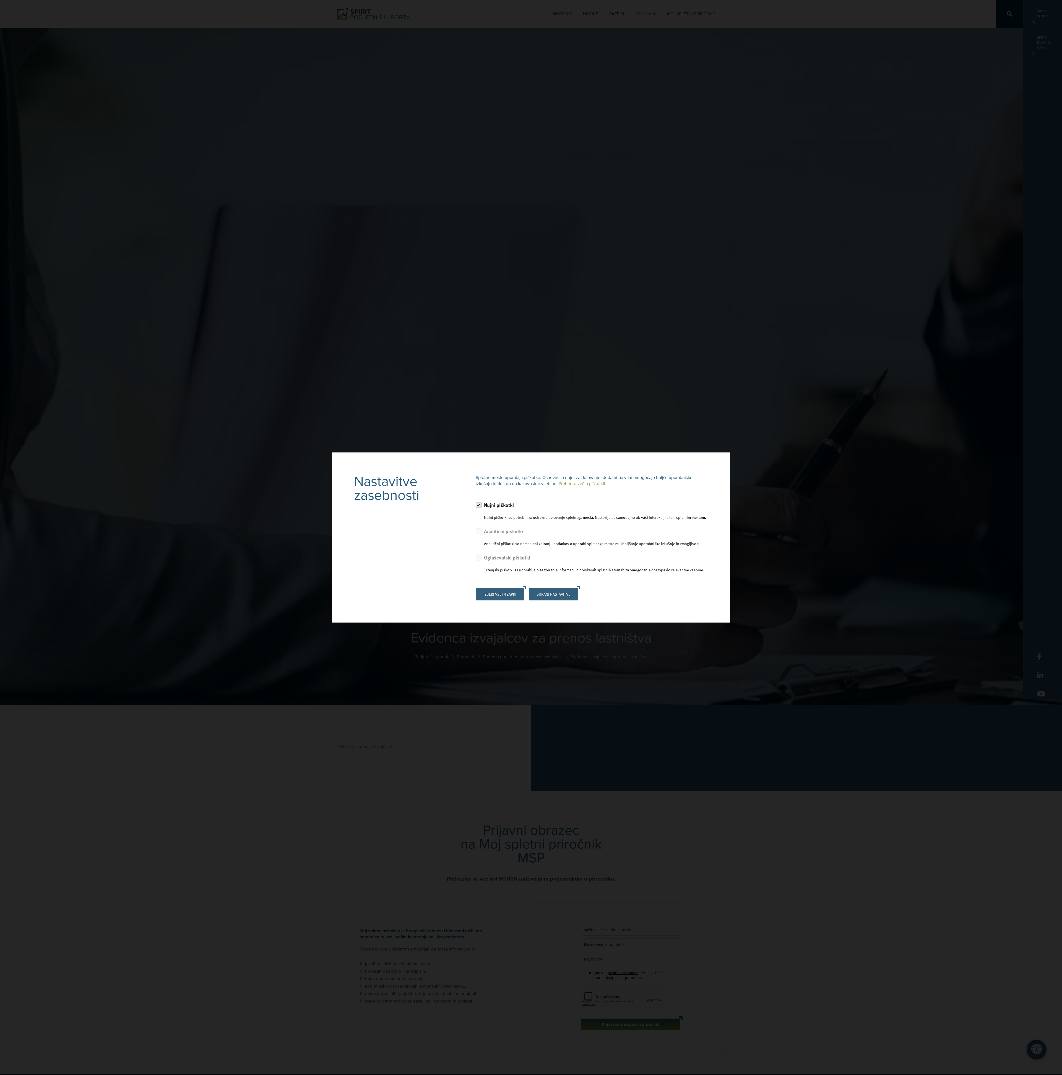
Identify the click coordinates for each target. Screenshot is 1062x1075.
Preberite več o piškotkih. (583, 483)
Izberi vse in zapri (499, 594)
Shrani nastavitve (553, 594)
